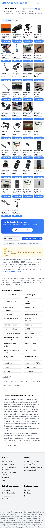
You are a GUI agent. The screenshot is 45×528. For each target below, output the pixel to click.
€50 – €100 (24, 381)
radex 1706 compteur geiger (21, 278)
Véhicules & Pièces (11, 14)
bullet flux (29, 337)
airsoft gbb (29, 325)
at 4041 (28, 329)
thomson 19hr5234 (32, 363)
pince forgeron (31, 333)
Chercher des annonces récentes (29, 252)
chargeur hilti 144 (10, 356)
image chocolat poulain (31, 319)
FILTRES (8, 20)
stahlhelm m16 (31, 314)
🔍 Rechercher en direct (32, 238)
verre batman (30, 343)
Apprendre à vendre (31, 464)
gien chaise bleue (10, 325)
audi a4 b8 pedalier (11, 318)
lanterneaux (16, 282)
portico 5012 (30, 308)
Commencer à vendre (31, 461)
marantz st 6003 (38, 278)
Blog (25, 496)
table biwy (29, 371)
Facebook (27, 493)
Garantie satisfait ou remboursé (9, 468)
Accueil (5, 14)
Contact (27, 490)
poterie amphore (10, 329)
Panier (4, 480)
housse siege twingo (15, 284)
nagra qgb (7, 314)
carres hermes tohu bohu (11, 351)
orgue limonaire (31, 367)
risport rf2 (7, 371)
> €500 (17, 386)
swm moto (5, 280)
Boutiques (5, 477)
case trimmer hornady (19, 280)
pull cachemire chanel (31, 302)
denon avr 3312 (9, 294)
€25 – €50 (13, 381)
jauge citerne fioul (28, 282)
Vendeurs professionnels (33, 467)
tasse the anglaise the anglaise (10, 338)
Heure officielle (7, 499)
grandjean (7, 363)
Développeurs (6, 490)
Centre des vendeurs (31, 470)
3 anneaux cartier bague (32, 357)
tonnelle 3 (7, 367)
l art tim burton (31, 350)
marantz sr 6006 (9, 301)
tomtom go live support (31, 295)
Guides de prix (7, 461)
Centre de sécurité (8, 493)
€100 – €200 (36, 381)
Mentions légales (8, 464)
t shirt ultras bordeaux (8, 309)
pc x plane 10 (33, 280)
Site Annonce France (14, 3)
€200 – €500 (7, 386)
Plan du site (6, 496)
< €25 (5, 381)
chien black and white (9, 344)
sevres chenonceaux (11, 333)
